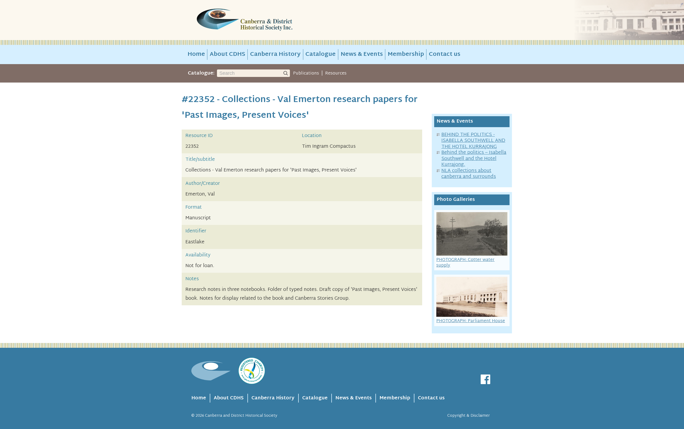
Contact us (444, 54)
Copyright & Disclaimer (468, 415)
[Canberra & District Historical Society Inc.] (263, 20)
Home (196, 54)
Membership (406, 54)
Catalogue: (201, 73)
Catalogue (320, 54)
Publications (306, 73)
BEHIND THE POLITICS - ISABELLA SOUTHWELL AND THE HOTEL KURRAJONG (473, 140)
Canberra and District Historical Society (241, 415)
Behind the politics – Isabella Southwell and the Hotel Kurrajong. (473, 158)
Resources (336, 73)
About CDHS (227, 54)
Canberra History (275, 54)
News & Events (362, 54)
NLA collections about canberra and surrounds (468, 173)
